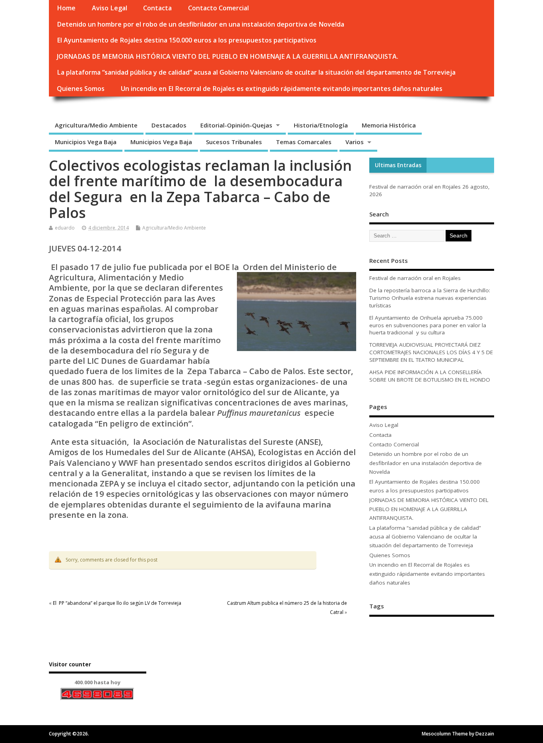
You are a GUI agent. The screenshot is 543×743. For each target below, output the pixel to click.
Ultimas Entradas (398, 165)
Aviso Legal (109, 8)
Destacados (168, 125)
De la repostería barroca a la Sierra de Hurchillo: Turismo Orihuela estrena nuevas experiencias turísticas (429, 298)
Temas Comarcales (304, 142)
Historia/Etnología (321, 125)
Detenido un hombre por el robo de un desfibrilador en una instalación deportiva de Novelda (200, 24)
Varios (354, 142)
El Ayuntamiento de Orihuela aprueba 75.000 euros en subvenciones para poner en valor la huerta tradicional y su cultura (427, 325)
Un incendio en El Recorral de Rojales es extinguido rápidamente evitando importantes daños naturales (281, 88)
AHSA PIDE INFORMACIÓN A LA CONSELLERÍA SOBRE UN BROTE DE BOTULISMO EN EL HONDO (429, 376)
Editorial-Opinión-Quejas (236, 125)
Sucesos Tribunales (234, 142)
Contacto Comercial (218, 8)
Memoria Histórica (389, 125)
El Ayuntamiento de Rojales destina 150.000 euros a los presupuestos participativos (186, 40)
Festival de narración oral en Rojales (415, 186)
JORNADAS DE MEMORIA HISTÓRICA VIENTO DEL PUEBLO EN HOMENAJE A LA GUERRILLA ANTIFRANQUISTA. (227, 56)
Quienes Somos (81, 88)
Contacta (157, 8)
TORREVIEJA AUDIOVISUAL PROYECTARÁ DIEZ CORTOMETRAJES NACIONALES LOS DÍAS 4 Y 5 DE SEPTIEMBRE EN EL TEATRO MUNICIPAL (431, 352)
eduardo (65, 227)
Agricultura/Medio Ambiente (96, 125)
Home (66, 8)
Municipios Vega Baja (85, 142)
